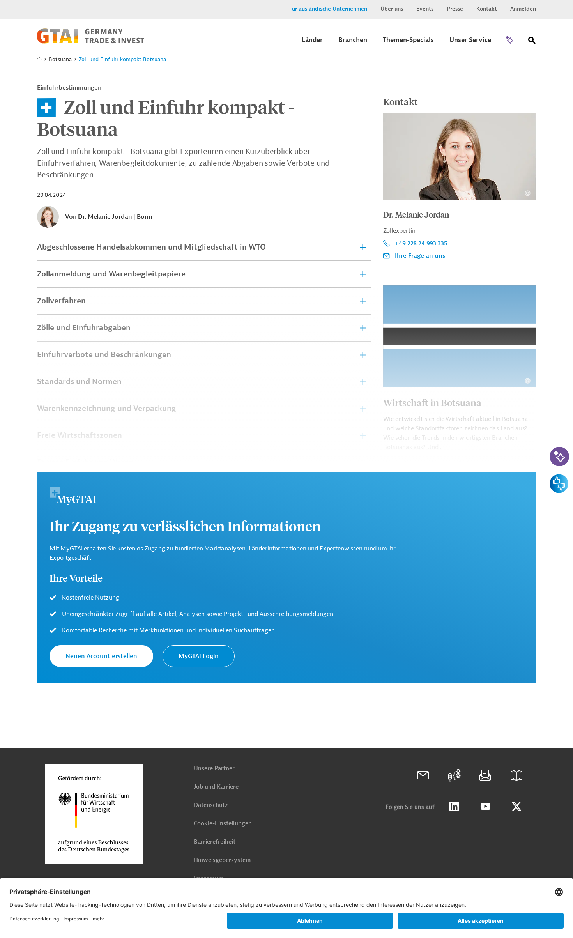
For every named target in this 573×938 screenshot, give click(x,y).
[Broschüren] (516, 775)
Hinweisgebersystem (222, 860)
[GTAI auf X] (516, 806)
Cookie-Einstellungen (223, 823)
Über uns (391, 8)
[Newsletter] (485, 775)
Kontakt (486, 8)
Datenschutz (211, 805)
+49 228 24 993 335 (421, 243)
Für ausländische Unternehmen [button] (328, 8)
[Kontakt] (423, 775)
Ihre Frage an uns (420, 256)
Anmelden (523, 8)
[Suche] (532, 42)
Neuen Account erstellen (101, 656)
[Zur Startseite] (90, 42)
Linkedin (454, 806)
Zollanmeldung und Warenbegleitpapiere (111, 274)
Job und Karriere (216, 787)
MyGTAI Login (199, 656)
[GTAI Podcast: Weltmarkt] (454, 775)
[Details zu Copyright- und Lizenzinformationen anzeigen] (527, 193)
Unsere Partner (214, 768)
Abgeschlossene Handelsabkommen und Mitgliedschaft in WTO (151, 247)
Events (424, 8)
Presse (455, 8)
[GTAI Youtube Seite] (485, 806)
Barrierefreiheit (214, 842)
